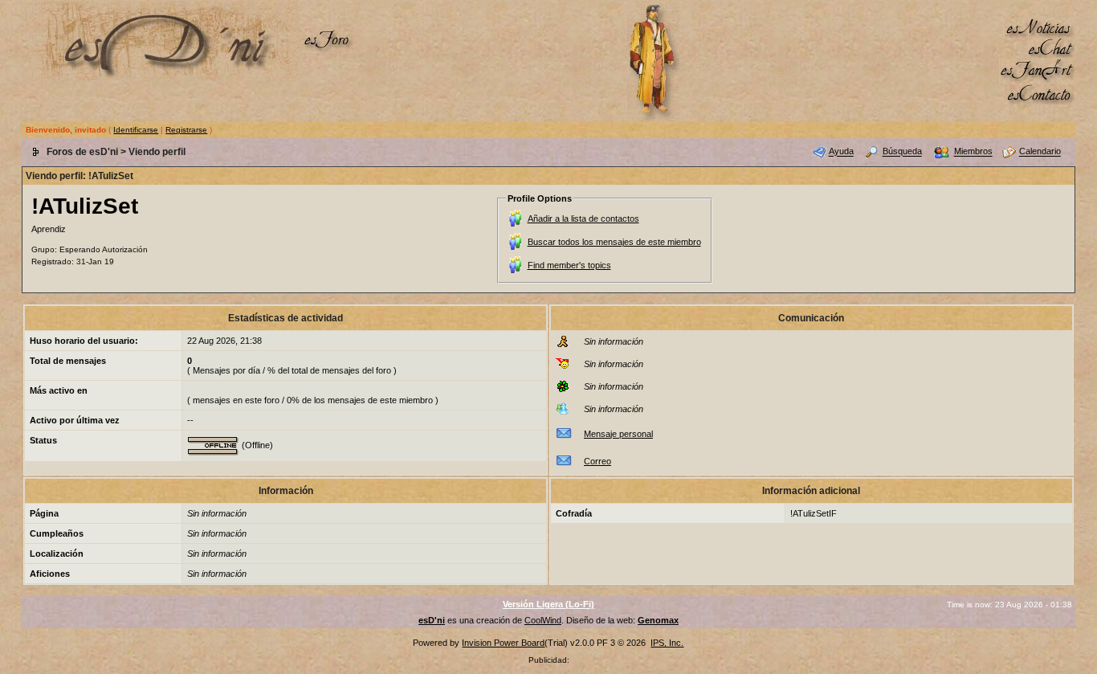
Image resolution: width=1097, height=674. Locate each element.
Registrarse (186, 129)
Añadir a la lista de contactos (583, 218)
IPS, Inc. (666, 642)
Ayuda (841, 152)
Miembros (973, 152)
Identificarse (135, 129)
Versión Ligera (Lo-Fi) (548, 604)
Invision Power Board (503, 642)
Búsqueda (902, 152)
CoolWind (542, 620)
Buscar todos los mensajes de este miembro (614, 242)
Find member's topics (569, 265)
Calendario (1040, 152)
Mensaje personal (618, 434)
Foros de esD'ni (82, 151)
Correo (597, 461)
